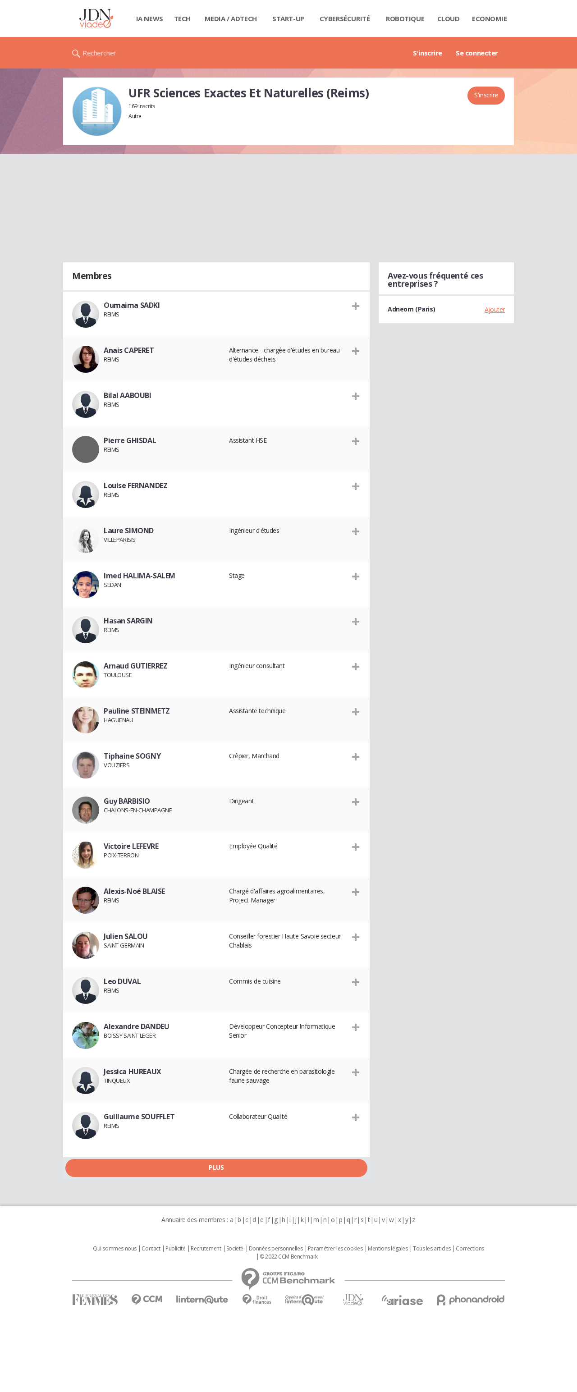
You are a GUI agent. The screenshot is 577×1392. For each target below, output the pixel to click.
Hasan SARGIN (128, 621)
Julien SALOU (126, 936)
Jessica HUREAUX (132, 1071)
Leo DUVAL (122, 981)
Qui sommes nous (115, 1248)
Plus (216, 1167)
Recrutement (206, 1248)
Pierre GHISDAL (130, 440)
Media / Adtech (231, 18)
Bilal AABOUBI (127, 395)
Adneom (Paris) (411, 309)
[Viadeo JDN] (353, 1299)
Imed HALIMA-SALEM (139, 576)
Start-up (288, 18)
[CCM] (146, 1299)
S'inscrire (427, 52)
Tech (182, 18)
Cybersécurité (345, 18)
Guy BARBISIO (127, 801)
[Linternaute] (202, 1300)
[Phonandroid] (471, 1299)
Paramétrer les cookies (335, 1248)
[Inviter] (356, 305)
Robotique (405, 18)
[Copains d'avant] (305, 1299)
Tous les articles (432, 1248)
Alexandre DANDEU (136, 1026)
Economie (489, 18)
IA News (149, 18)
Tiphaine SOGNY (132, 756)
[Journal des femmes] (95, 1299)
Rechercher (99, 52)
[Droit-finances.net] (256, 1299)
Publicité (175, 1248)
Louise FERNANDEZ (135, 485)
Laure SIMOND (129, 531)
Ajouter (495, 309)
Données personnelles (276, 1248)
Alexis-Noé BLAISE (134, 891)
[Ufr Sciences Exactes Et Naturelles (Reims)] (97, 111)
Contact (151, 1248)
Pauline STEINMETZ (137, 711)
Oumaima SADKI (132, 305)
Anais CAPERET (129, 350)
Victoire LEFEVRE (131, 846)
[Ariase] (402, 1300)
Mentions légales (388, 1248)
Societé (234, 1248)
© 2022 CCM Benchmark (289, 1257)
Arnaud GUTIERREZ (135, 666)
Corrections (470, 1248)
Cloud (448, 18)
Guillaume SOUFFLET (139, 1117)
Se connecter (477, 52)
